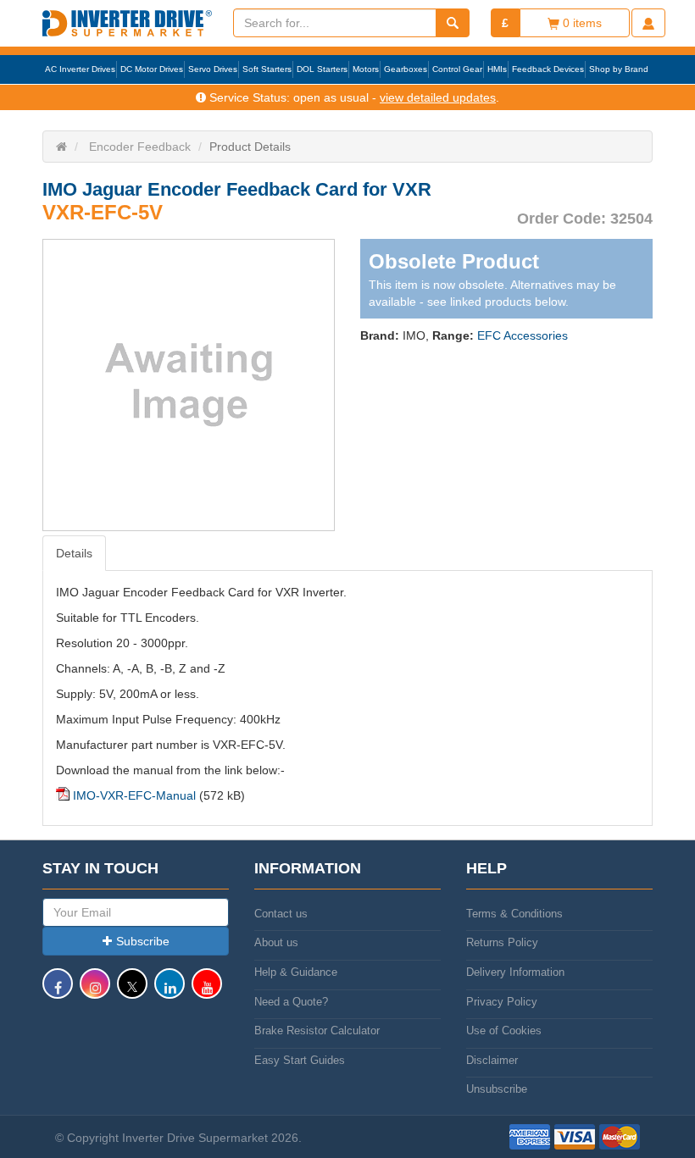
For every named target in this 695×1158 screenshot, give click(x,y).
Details (74, 553)
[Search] (453, 22)
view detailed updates (438, 97)
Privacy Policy (501, 1001)
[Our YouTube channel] (206, 991)
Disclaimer (492, 1060)
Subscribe (143, 941)
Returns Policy (502, 942)
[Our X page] (132, 991)
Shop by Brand (618, 69)
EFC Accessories (522, 335)
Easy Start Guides (299, 1060)
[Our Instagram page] (94, 991)
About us (276, 942)
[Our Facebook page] (57, 991)
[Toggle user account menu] (648, 22)
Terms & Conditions (514, 913)
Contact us (281, 913)
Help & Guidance (295, 972)
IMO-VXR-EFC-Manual (134, 795)
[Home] (61, 146)
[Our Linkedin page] (169, 991)
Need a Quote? (291, 1001)
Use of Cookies (504, 1030)
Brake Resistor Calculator (317, 1030)
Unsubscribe (496, 1089)
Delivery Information (515, 972)
